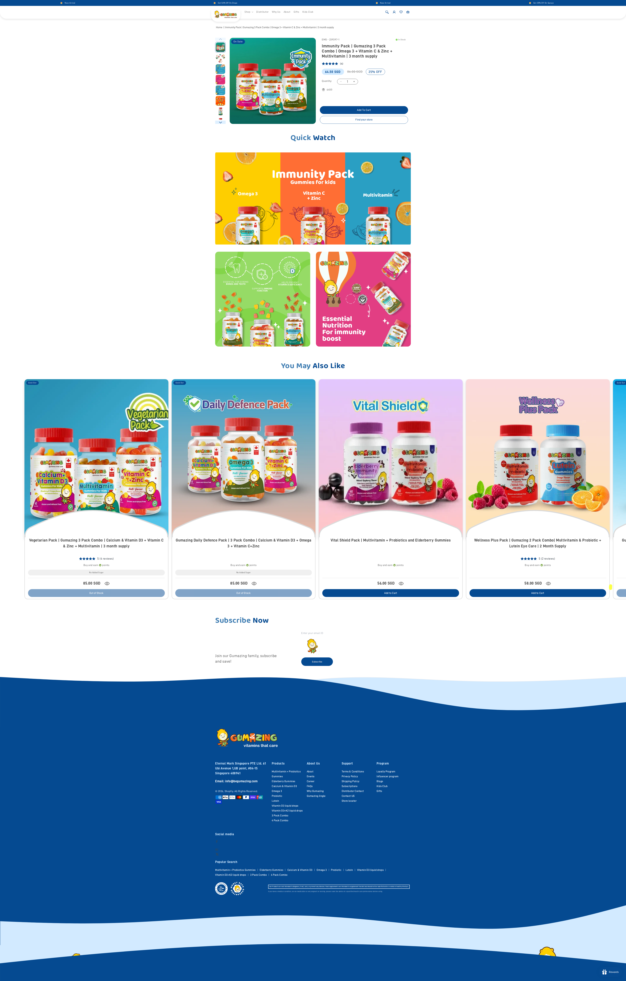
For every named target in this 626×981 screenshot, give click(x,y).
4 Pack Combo (280, 820)
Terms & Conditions (353, 771)
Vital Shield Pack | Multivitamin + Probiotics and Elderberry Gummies (391, 540)
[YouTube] (216, 849)
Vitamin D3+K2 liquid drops (287, 810)
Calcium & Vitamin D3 (284, 786)
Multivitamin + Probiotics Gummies (235, 870)
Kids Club (382, 786)
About (310, 771)
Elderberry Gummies (283, 781)
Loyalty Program (386, 771)
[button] (249, 12)
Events (311, 776)
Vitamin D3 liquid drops (285, 805)
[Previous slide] (220, 39)
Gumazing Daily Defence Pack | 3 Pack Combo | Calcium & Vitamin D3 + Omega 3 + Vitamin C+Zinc (243, 543)
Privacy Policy (350, 776)
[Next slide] (220, 122)
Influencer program (388, 776)
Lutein (275, 801)
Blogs (380, 781)
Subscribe (317, 662)
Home (219, 27)
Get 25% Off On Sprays (438, 3)
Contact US (348, 796)
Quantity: (327, 81)
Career (311, 781)
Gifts (379, 791)
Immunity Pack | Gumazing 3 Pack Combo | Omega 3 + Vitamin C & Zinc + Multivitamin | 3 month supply (279, 27)
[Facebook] (216, 841)
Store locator (349, 801)
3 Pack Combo (280, 815)
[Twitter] (217, 854)
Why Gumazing (315, 791)
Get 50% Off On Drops (122, 3)
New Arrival (280, 3)
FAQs (310, 786)
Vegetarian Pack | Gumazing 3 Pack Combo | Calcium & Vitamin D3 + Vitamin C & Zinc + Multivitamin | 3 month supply (96, 543)
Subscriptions (350, 786)
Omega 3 (277, 791)
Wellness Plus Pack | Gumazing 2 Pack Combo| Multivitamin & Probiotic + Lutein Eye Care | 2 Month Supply (537, 543)
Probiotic (277, 796)
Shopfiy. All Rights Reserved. (241, 791)
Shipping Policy (350, 781)
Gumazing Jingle (316, 796)
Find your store (364, 119)
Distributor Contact (353, 791)
